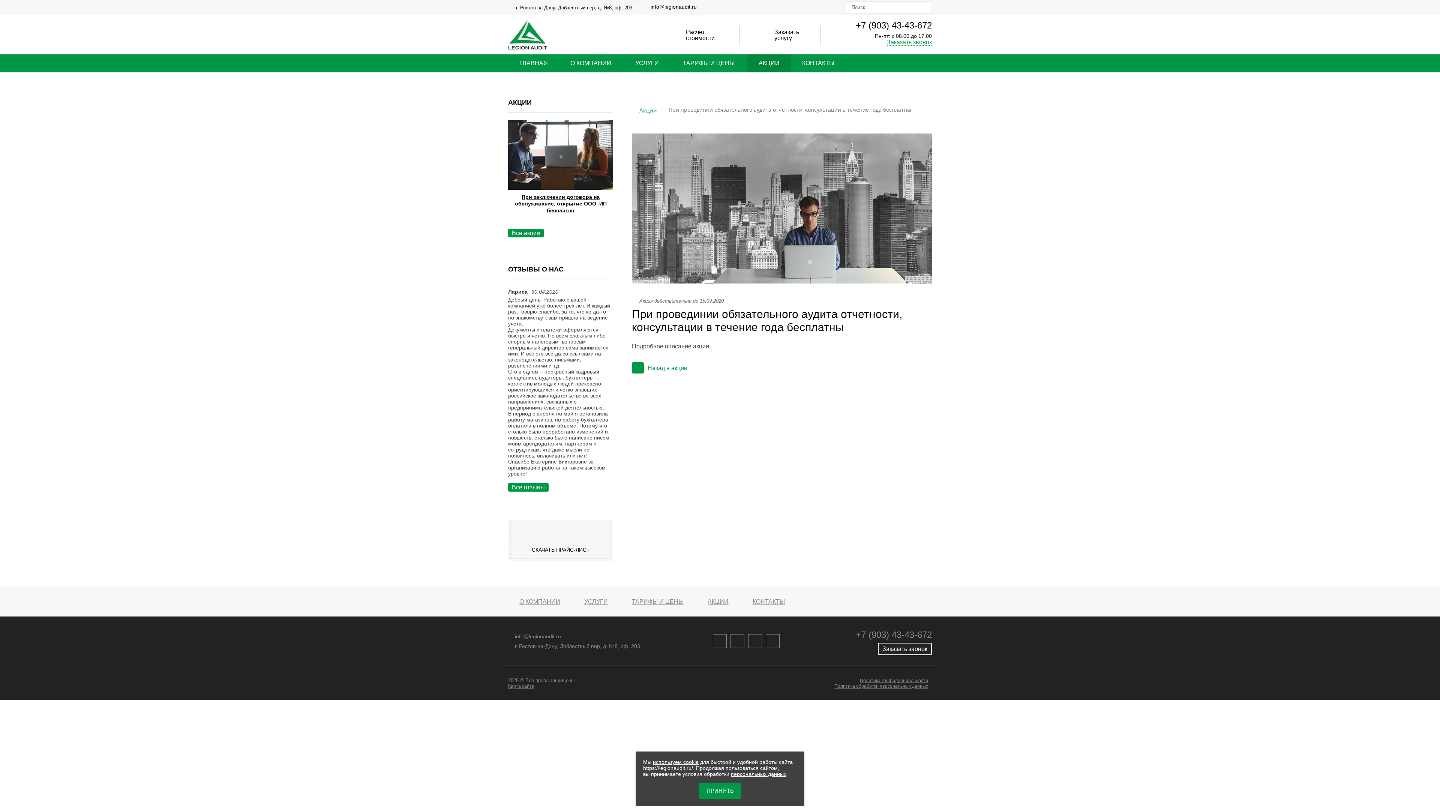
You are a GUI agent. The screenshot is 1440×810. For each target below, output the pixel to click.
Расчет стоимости (700, 35)
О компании (590, 63)
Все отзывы (528, 487)
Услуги (647, 63)
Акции (769, 63)
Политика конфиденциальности (894, 680)
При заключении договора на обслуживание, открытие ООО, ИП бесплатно (561, 203)
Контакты (818, 63)
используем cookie (676, 762)
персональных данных (758, 774)
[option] (560, 176)
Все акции (526, 233)
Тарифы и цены (709, 63)
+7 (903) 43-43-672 (894, 25)
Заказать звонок (909, 42)
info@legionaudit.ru (674, 7)
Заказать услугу (786, 35)
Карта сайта (521, 686)
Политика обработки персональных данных (881, 686)
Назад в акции (667, 368)
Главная (533, 63)
